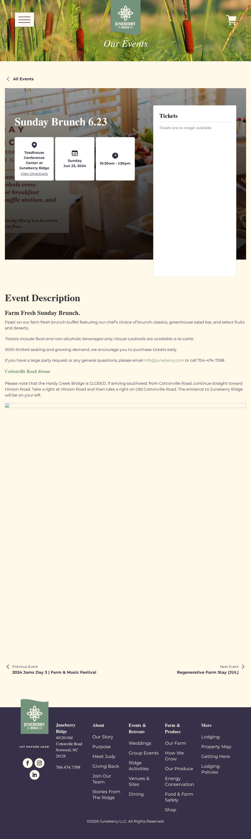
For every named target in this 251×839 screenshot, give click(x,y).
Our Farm (175, 743)
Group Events (144, 753)
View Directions (34, 173)
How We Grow (174, 756)
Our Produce (179, 768)
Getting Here (215, 756)
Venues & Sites (139, 781)
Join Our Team (101, 779)
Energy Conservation (179, 781)
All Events (23, 79)
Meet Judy (103, 756)
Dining (136, 794)
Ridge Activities (139, 765)
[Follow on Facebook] (28, 763)
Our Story (102, 737)
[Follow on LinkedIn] (34, 775)
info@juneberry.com (164, 360)
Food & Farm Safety (179, 797)
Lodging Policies (210, 769)
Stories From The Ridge (106, 794)
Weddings (140, 743)
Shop (170, 810)
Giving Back (105, 766)
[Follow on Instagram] (39, 763)
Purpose (101, 746)
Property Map (216, 746)
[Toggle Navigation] (24, 19)
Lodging (210, 737)
